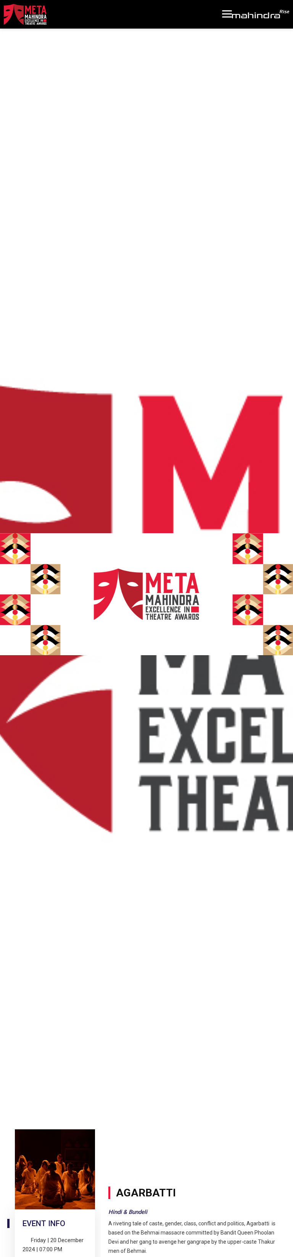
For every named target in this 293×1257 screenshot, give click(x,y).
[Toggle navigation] (227, 14)
